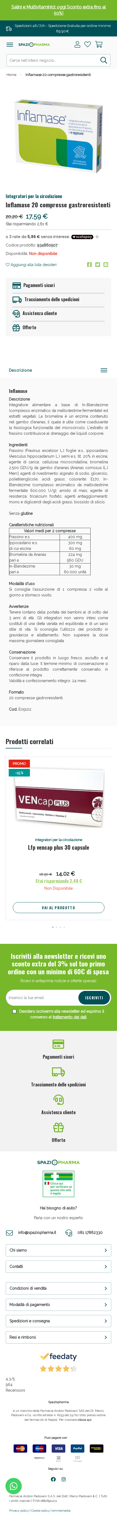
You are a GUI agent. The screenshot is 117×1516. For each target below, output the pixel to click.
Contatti (16, 1266)
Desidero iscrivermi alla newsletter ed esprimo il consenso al (61, 1014)
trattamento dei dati (70, 1017)
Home (11, 75)
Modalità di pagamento (30, 1304)
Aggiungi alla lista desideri (33, 265)
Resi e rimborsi (23, 1337)
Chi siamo (18, 1250)
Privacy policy (19, 1510)
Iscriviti (94, 997)
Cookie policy (40, 1510)
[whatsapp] (13, 1486)
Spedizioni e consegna (30, 1321)
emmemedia (61, 1510)
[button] (53, 927)
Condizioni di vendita (28, 1288)
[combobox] (59, 60)
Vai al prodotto (58, 907)
